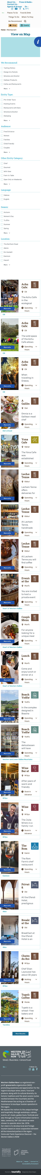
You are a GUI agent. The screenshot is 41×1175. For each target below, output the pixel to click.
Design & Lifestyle (11, 72)
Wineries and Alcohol (11, 76)
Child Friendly (9, 144)
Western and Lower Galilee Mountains (17, 759)
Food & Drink (25, 13)
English (6, 199)
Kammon (7, 256)
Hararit (6, 260)
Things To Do (13, 17)
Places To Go (12, 13)
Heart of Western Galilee (12, 608)
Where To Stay (27, 17)
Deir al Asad (7, 431)
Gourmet (7, 167)
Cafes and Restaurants (12, 84)
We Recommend (15, 21)
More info (7, 309)
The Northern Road (11, 244)
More (5, 88)
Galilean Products (10, 80)
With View (7, 171)
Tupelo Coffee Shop (25, 997)
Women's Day (9, 216)
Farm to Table (9, 175)
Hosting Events (9, 104)
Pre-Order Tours (10, 100)
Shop (14, 25)
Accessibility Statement (30, 1164)
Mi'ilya (5, 798)
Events (26, 25)
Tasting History (9, 68)
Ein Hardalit (8, 252)
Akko (5, 912)
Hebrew (6, 195)
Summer (7, 224)
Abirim (6, 248)
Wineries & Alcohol (11, 112)
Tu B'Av (6, 220)
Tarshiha (6, 1025)
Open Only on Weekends (13, 179)
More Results (20, 1034)
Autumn (7, 212)
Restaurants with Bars (12, 108)
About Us (11, 2)
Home (3, 30)
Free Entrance (9, 132)
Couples (7, 148)
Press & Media (25, 2)
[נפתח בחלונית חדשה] (12, 9)
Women (6, 136)
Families (7, 140)
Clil (4, 314)
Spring (6, 228)
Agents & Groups (14, 7)
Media (26, 1161)
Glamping (7, 116)
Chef (6, 163)
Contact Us (12, 4)
